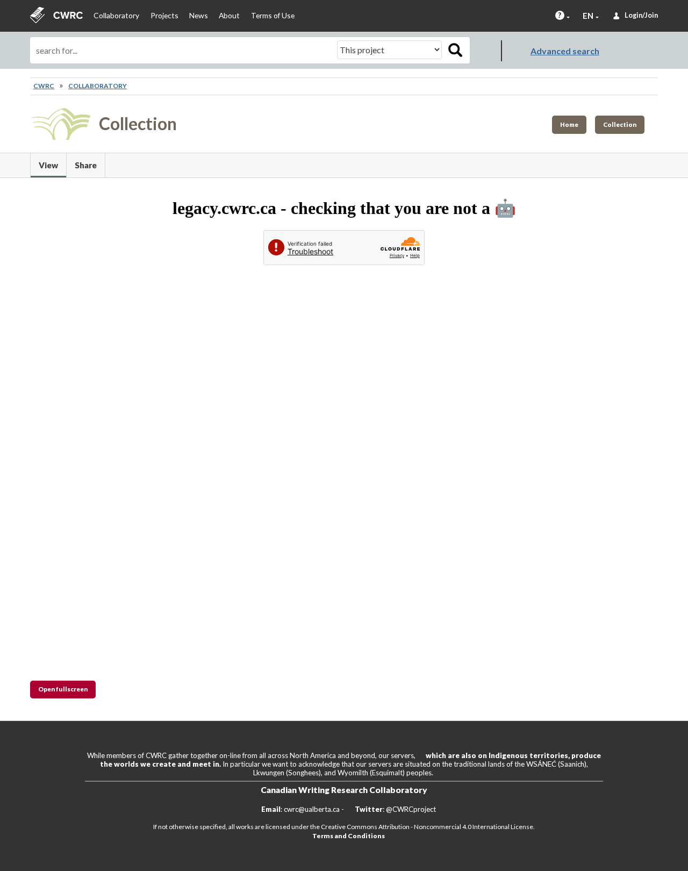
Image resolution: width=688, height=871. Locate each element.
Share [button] (86, 165)
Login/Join (641, 15)
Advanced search (565, 51)
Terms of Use (273, 15)
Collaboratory (116, 15)
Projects (164, 15)
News (198, 15)
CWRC (43, 86)
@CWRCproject (411, 809)
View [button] (52, 165)
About (229, 15)
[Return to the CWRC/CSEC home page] (56, 15)
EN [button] (588, 15)
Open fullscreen (63, 689)
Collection (619, 124)
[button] (560, 15)
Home (569, 124)
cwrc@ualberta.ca (312, 809)
